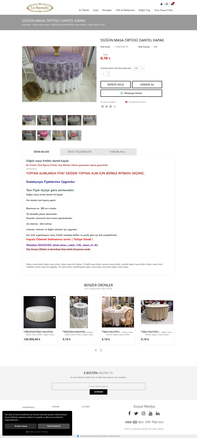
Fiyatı (105, 55)
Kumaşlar (107, 10)
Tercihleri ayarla (20, 426)
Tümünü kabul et (53, 426)
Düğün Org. (145, 10)
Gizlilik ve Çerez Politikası (38, 432)
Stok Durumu (144, 47)
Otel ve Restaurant (125, 10)
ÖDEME (55, 406)
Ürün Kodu (105, 47)
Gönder (98, 392)
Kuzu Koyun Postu (164, 10)
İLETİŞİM (86, 406)
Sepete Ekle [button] (115, 84)
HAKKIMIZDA (28, 407)
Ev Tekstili (84, 10)
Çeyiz (95, 10)
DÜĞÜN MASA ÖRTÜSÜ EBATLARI (116, 68)
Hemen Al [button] (147, 84)
